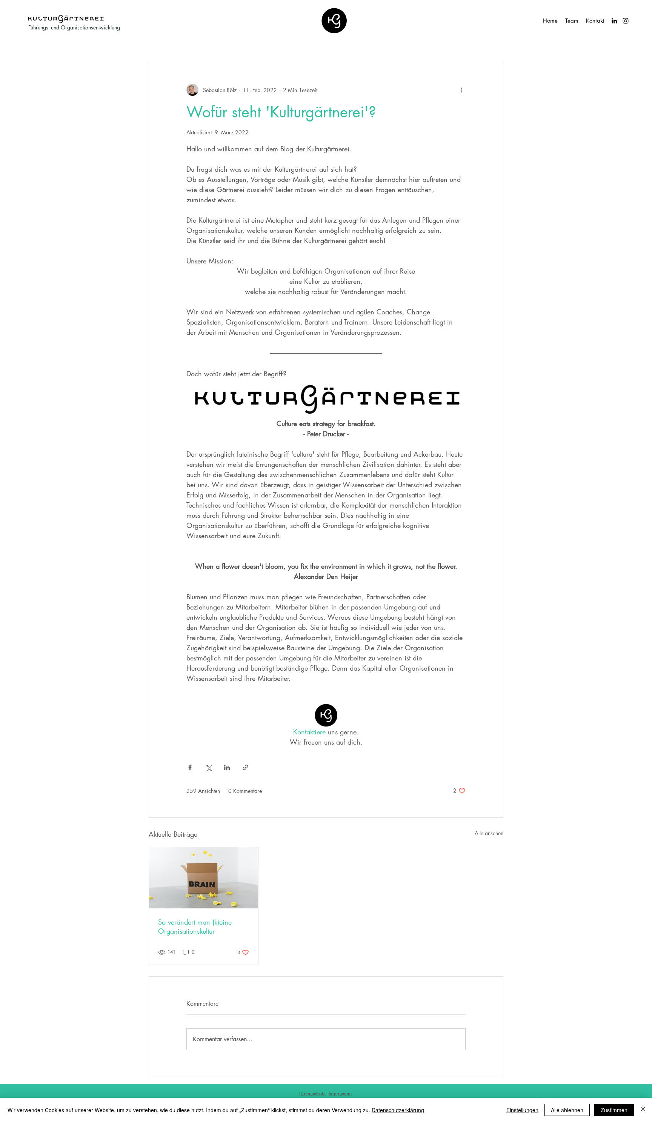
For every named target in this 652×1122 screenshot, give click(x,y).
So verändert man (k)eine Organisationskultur (195, 926)
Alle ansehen (489, 833)
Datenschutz (312, 1093)
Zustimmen (614, 1110)
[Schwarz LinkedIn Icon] (614, 21)
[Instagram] (625, 21)
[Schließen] (642, 1110)
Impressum (340, 1093)
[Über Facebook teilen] (190, 767)
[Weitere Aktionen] (461, 89)
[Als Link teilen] (245, 767)
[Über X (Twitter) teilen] (208, 767)
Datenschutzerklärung (398, 1110)
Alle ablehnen (567, 1110)
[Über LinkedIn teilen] (227, 767)
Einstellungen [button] (522, 1110)
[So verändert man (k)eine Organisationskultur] (203, 877)
